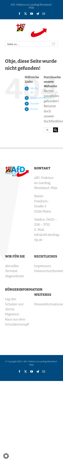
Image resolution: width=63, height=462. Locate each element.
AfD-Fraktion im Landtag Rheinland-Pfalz (31, 6)
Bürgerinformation (40, 97)
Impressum (42, 266)
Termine (11, 271)
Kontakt (34, 103)
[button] (6, 456)
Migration (12, 314)
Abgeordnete (14, 276)
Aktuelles (12, 266)
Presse (34, 109)
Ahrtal (9, 309)
